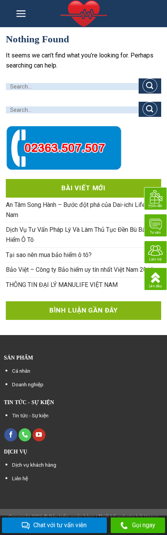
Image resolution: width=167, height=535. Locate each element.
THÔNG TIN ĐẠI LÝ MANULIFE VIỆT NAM (62, 284)
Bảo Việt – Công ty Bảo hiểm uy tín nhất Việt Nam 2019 (80, 269)
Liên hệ (20, 478)
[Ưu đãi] (155, 198)
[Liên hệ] (155, 251)
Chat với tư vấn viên (60, 525)
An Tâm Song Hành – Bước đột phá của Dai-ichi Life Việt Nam (82, 210)
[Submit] (150, 86)
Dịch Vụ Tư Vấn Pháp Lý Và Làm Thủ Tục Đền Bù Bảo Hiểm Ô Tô (77, 234)
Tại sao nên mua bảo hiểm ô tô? (49, 255)
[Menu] (21, 13)
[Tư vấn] (155, 225)
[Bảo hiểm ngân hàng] (84, 13)
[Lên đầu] (155, 278)
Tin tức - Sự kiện (30, 415)
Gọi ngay (143, 525)
